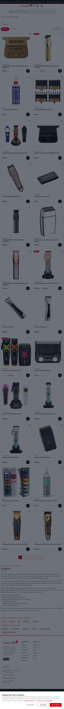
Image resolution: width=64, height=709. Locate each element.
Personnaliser (30, 705)
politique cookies (28, 700)
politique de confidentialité (45, 700)
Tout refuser (43, 705)
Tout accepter (56, 705)
